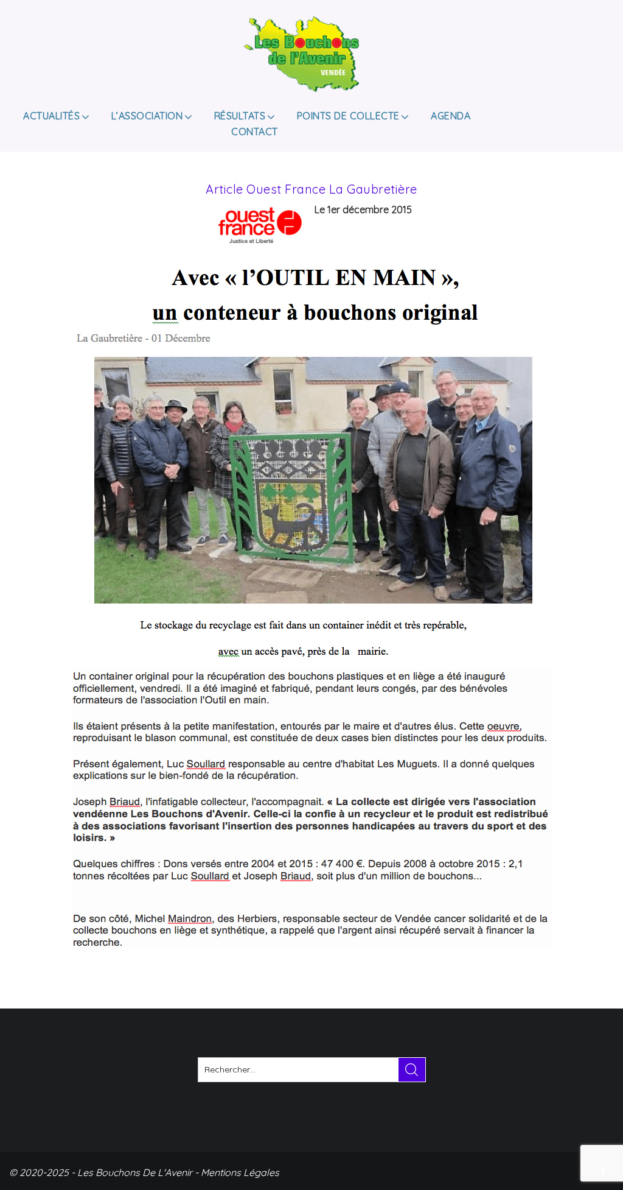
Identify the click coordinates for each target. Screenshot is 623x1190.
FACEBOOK (604, 1171)
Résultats (240, 116)
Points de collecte (348, 116)
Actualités (51, 116)
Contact (254, 131)
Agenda (450, 116)
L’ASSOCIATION (147, 116)
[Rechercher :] (312, 1069)
